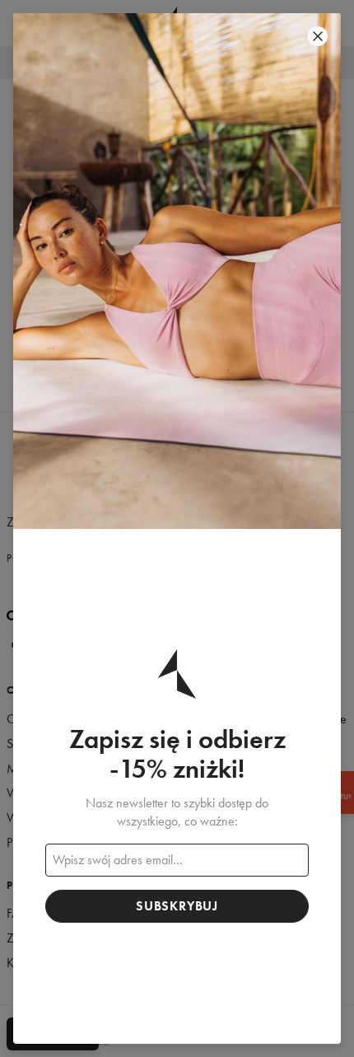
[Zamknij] (318, 36)
